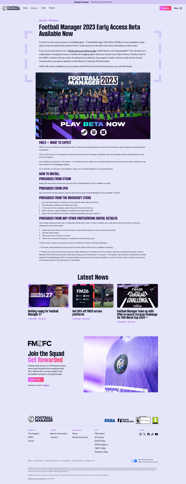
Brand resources (80, 437)
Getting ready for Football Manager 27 (48, 303)
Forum (31, 441)
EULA (30, 461)
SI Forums (99, 437)
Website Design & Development (37, 479)
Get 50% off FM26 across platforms (92, 303)
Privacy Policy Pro (78, 461)
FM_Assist (100, 433)
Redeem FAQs (101, 452)
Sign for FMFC (36, 380)
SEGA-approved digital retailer (82, 51)
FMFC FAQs (100, 448)
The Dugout (33, 433)
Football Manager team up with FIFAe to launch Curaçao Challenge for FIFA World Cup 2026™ (137, 303)
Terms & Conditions (51, 461)
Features (33, 8)
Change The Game (81, 2)
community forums (62, 164)
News (75, 433)
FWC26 (51, 8)
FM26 (25, 8)
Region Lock (90, 461)
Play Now (165, 8)
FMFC (43, 8)
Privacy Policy (65, 461)
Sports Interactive (58, 433)
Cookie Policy (38, 461)
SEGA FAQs (100, 441)
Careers (54, 437)
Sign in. (46, 385)
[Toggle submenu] (38, 8)
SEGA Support (101, 444)
